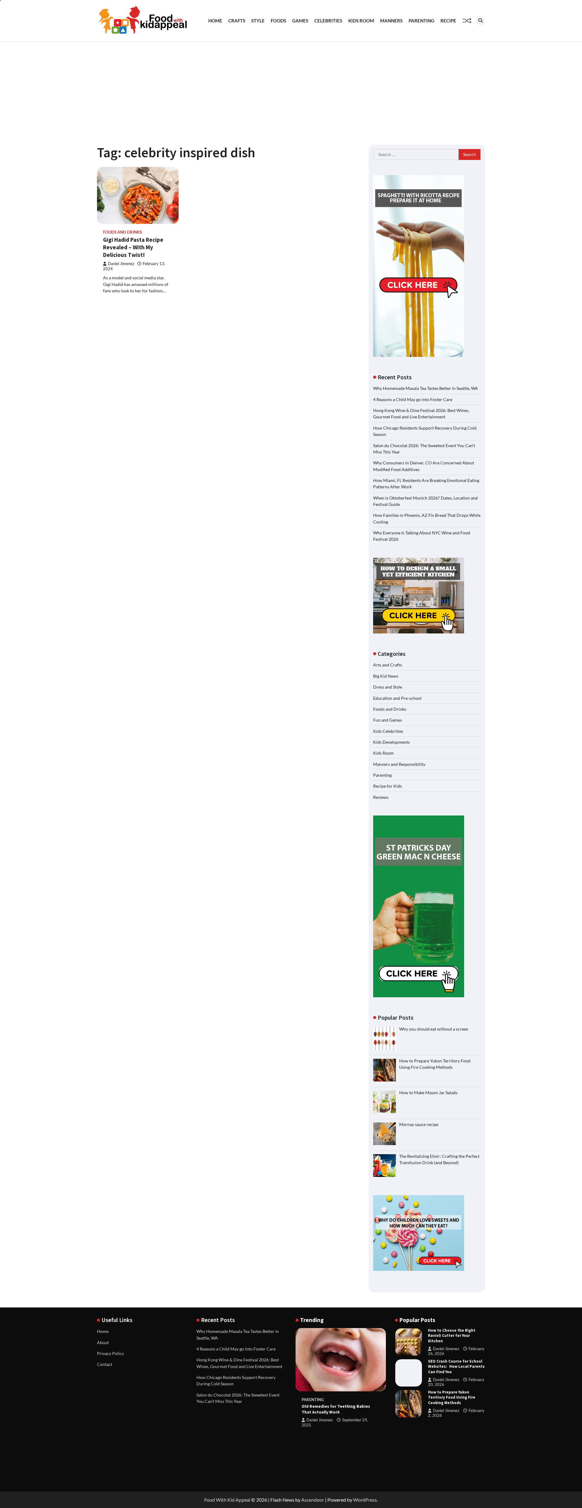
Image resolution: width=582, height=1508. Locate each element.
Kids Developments (391, 742)
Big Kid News (385, 676)
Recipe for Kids (387, 786)
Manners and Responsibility (399, 764)
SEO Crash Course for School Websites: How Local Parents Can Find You (456, 1366)
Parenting (421, 20)
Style (258, 20)
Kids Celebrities (388, 731)
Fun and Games (387, 719)
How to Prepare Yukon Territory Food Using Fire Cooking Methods (451, 1397)
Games (300, 20)
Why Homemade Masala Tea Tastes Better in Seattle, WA (425, 388)
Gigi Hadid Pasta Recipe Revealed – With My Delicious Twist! (133, 247)
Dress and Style (387, 686)
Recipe (448, 20)
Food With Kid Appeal (227, 1500)
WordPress (365, 1500)
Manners (391, 20)
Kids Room (361, 20)
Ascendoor (312, 1500)
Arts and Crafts (387, 664)
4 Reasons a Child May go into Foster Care (412, 399)
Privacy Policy (110, 1353)
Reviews (381, 797)
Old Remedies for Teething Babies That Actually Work (336, 1409)
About (103, 1342)
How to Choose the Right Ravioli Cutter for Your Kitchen (451, 1335)
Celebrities (328, 20)
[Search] (480, 20)
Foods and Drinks (122, 232)
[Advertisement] (291, 87)
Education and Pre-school (397, 698)
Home (215, 20)
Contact (104, 1364)
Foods (278, 20)
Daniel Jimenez (121, 263)
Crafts (236, 20)
